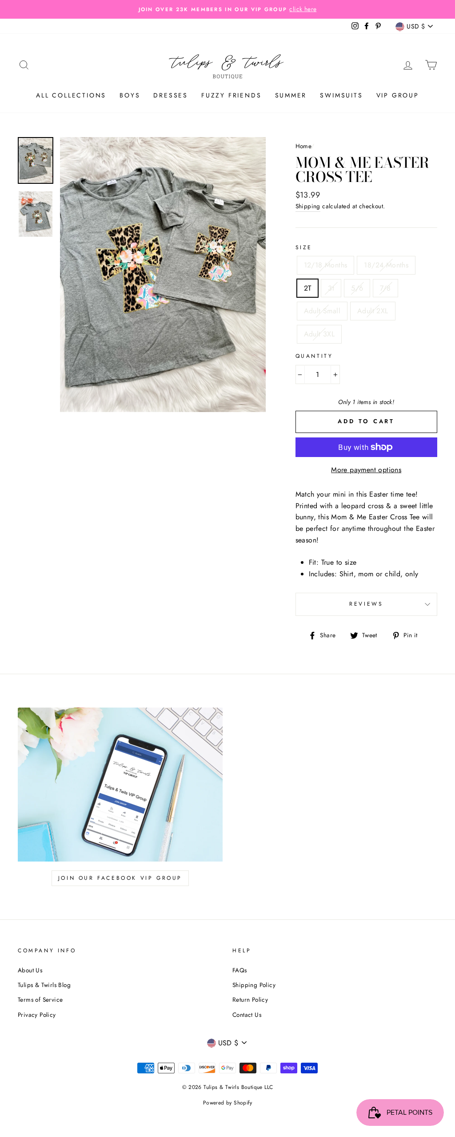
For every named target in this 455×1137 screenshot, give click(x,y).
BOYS (130, 95)
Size (303, 247)
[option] (227, 9)
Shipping (307, 206)
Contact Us (246, 1014)
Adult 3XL (319, 334)
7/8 (385, 288)
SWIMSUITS (341, 95)
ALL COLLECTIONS (71, 95)
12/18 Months (325, 265)
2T (307, 288)
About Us (30, 970)
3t (331, 288)
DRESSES (170, 95)
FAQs (239, 970)
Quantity (314, 356)
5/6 (357, 288)
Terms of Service (40, 999)
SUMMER (291, 95)
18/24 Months (386, 265)
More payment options (366, 470)
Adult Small (322, 311)
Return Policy (250, 999)
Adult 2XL (372, 311)
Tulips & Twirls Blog (44, 984)
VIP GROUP (397, 95)
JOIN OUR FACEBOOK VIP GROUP (120, 878)
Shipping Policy (253, 984)
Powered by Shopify (227, 1103)
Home (303, 146)
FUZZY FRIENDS (231, 95)
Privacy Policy (37, 1014)
